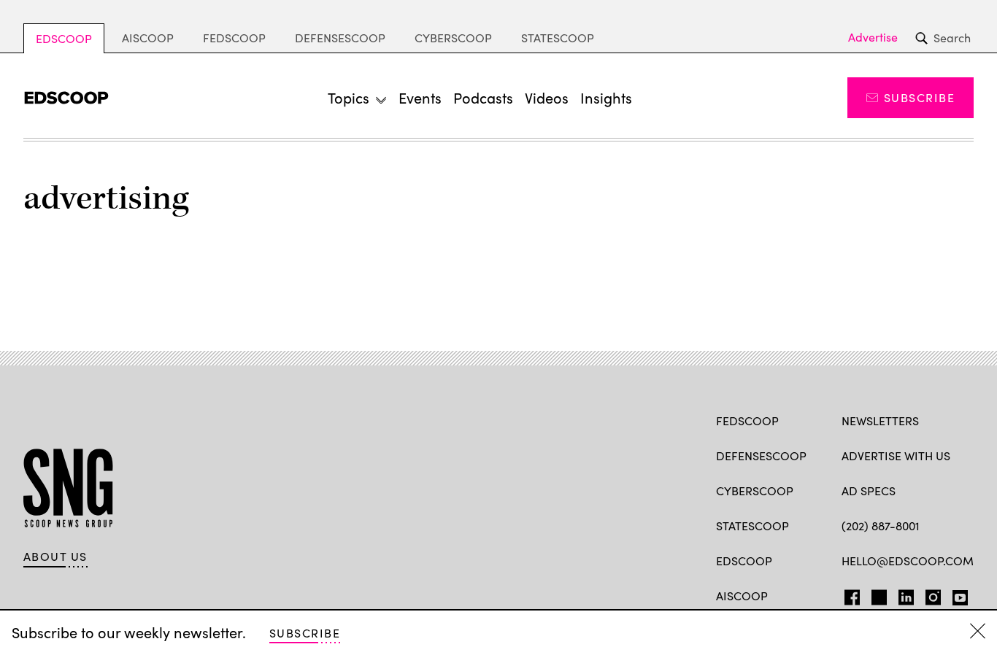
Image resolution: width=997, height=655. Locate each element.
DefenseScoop (340, 37)
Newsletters (880, 420)
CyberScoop (453, 37)
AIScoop (148, 37)
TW (877, 594)
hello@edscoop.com (908, 560)
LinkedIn (906, 594)
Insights (606, 97)
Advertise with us (896, 455)
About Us (55, 556)
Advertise (873, 37)
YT (956, 594)
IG (929, 594)
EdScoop (64, 38)
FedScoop (234, 37)
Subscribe (919, 97)
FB (848, 594)
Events (420, 97)
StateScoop (557, 37)
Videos (547, 97)
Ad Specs (869, 490)
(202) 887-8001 (881, 525)
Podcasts (483, 97)
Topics (348, 97)
